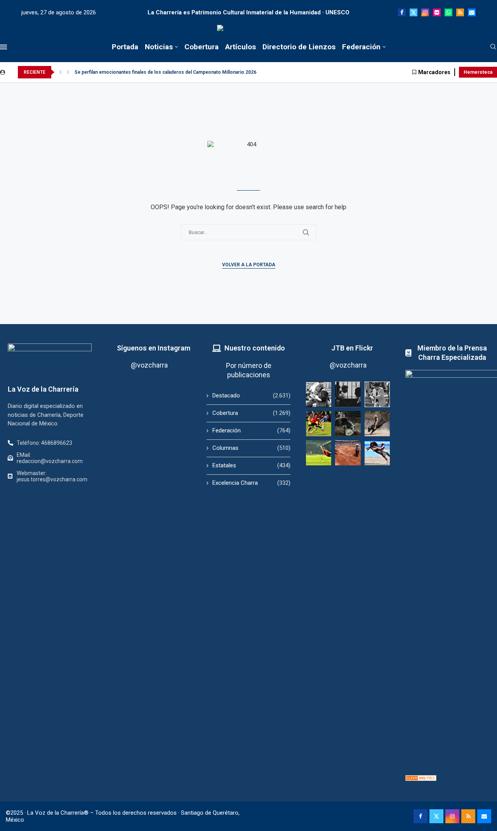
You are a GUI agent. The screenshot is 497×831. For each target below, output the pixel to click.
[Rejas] (347, 394)
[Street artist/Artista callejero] (377, 394)
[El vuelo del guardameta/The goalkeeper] (318, 452)
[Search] (493, 47)
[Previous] (60, 72)
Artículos (240, 46)
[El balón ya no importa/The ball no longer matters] (318, 423)
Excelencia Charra (251, 482)
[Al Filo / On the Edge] (347, 423)
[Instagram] (425, 12)
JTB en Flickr (352, 348)
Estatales (251, 465)
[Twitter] (413, 12)
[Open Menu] (3, 46)
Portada (125, 46)
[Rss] (460, 12)
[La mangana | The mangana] (347, 452)
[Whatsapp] (448, 12)
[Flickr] (437, 12)
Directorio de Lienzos (298, 46)
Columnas (251, 447)
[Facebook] (402, 12)
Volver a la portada (248, 264)
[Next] (68, 72)
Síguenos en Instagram (153, 348)
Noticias (159, 46)
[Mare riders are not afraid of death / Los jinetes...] (377, 452)
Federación (361, 46)
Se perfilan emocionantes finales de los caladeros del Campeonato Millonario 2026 (165, 72)
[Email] (472, 12)
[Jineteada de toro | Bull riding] (377, 423)
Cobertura (201, 46)
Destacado (251, 395)
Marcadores (434, 72)
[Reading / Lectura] (318, 394)
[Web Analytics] (420, 778)
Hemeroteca (478, 72)
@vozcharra (149, 365)
